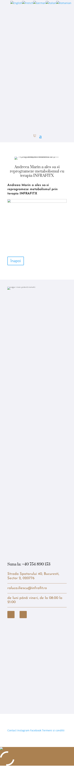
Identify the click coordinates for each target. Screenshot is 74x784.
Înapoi (15, 260)
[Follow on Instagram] (23, 614)
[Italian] (51, 3)
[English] (16, 3)
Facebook (35, 730)
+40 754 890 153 (36, 564)
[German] (39, 3)
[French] (27, 3)
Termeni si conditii (53, 730)
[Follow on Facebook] (11, 614)
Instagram (23, 730)
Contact (12, 730)
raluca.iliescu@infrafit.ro (27, 588)
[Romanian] (63, 3)
